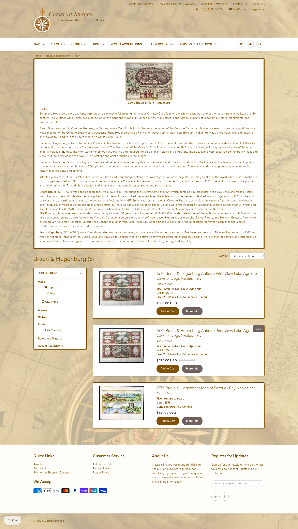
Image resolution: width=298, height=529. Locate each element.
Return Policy (101, 472)
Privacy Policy (101, 468)
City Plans (51, 301)
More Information (170, 481)
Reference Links (103, 464)
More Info (192, 311)
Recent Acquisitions (126, 44)
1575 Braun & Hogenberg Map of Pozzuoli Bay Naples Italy (206, 388)
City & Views (53, 330)
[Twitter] (215, 497)
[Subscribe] (259, 483)
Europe (49, 287)
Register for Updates (140, 4)
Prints (96, 44)
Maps (37, 44)
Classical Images (54, 521)
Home (37, 56)
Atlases (56, 44)
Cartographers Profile (198, 44)
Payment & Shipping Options (177, 4)
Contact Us (240, 4)
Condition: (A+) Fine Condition (175, 406)
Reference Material (50, 338)
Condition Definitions (214, 4)
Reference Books (161, 44)
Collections (48, 273)
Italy (52, 293)
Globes (76, 44)
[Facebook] (225, 497)
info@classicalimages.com (249, 9)
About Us (259, 4)
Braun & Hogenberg (57, 56)
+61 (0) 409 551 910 (211, 9)
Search (37, 464)
